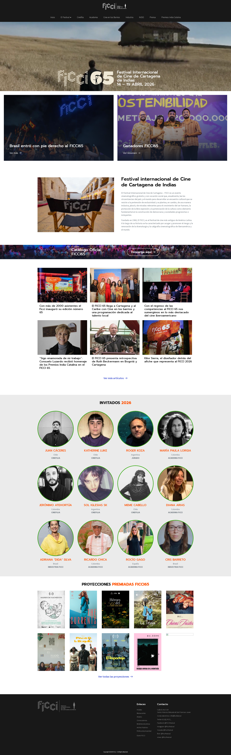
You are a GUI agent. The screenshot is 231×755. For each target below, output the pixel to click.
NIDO (141, 17)
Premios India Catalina (171, 17)
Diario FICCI (141, 735)
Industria (129, 17)
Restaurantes (141, 713)
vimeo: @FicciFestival (164, 737)
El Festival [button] (65, 17)
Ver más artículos (114, 378)
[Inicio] (115, 6)
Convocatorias (142, 720)
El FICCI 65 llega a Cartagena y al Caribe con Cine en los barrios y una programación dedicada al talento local (114, 311)
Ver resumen (172, 128)
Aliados (139, 717)
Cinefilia (80, 17)
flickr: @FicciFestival (163, 733)
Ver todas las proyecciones (113, 677)
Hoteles (139, 710)
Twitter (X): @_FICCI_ (164, 719)
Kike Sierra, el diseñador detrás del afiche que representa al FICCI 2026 (168, 359)
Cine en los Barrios (111, 17)
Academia (93, 17)
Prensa (153, 17)
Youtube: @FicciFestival (165, 730)
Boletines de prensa (143, 724)
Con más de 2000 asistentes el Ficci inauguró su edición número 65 (61, 309)
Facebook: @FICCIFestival (166, 723)
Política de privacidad (144, 731)
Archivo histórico (142, 727)
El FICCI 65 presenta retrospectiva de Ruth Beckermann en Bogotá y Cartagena (114, 361)
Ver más (59, 128)
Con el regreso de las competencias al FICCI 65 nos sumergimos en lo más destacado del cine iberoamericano (166, 311)
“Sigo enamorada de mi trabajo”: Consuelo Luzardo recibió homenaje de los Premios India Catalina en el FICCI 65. (63, 363)
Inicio (52, 17)
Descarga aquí (141, 252)
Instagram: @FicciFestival (165, 726)
